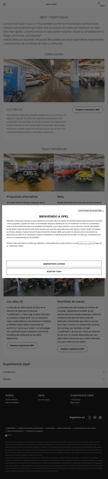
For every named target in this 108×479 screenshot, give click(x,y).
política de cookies (86, 243)
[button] (91, 210)
